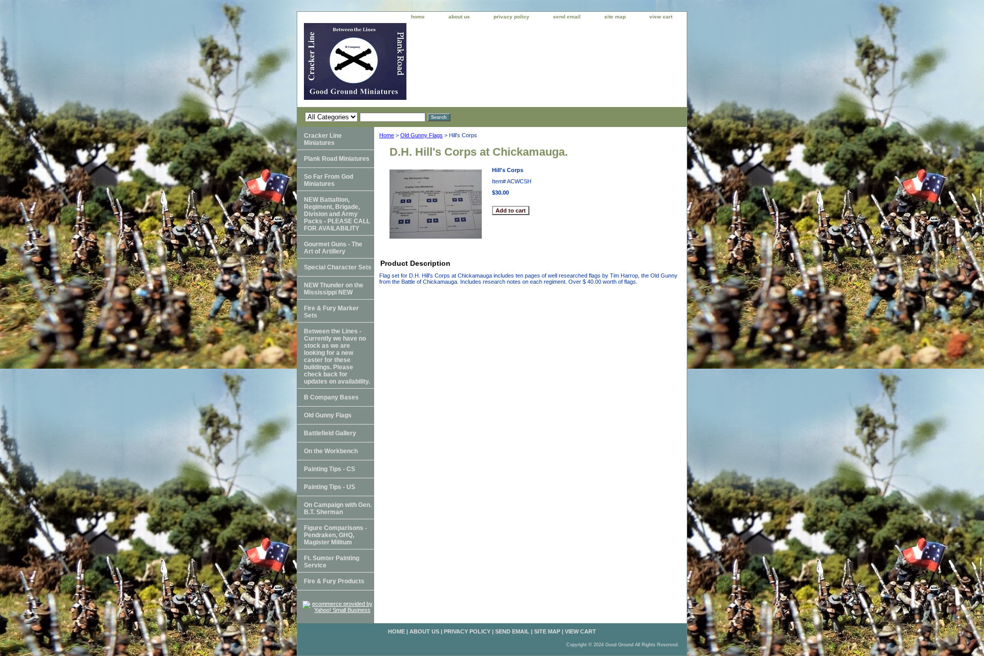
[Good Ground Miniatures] (425, 65)
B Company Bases (331, 397)
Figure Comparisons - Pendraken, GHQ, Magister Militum (335, 535)
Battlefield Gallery (330, 433)
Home (386, 135)
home (418, 16)
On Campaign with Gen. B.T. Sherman (338, 508)
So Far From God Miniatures (328, 180)
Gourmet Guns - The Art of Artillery (333, 248)
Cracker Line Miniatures (323, 139)
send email (567, 16)
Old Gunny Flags (421, 135)
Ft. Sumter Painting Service (331, 562)
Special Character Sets (338, 267)
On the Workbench (331, 451)
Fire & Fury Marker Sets (331, 312)
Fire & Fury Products (334, 581)
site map (615, 16)
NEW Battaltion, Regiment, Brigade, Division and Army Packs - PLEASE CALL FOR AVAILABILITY (337, 214)
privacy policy (511, 16)
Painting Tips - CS (329, 469)
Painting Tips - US (329, 487)
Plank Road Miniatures (337, 158)
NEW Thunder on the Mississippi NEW (333, 289)
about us (459, 16)
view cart (660, 16)
